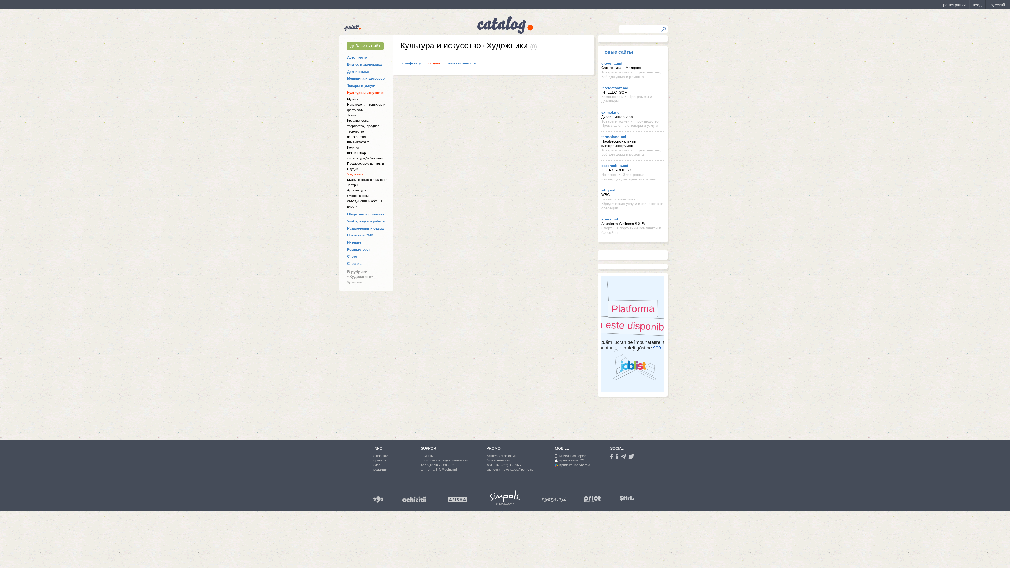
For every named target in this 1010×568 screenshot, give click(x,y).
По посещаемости (462, 63)
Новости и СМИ (360, 235)
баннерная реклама (502, 456)
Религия (353, 147)
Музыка (352, 99)
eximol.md (610, 112)
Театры (352, 185)
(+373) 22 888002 (441, 465)
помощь (427, 456)
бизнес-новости (498, 460)
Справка (354, 264)
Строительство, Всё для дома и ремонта (631, 74)
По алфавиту (411, 63)
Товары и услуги (361, 86)
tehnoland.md (613, 137)
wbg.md (608, 190)
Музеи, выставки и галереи (367, 180)
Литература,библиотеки (365, 158)
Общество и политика (365, 214)
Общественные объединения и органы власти (364, 201)
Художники (355, 174)
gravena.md (611, 63)
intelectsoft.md (614, 88)
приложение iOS (571, 460)
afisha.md (457, 499)
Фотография (356, 137)
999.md (378, 499)
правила (379, 460)
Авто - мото (357, 57)
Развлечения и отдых (365, 228)
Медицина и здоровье (366, 78)
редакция (380, 469)
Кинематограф (358, 142)
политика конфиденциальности (444, 460)
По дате (434, 63)
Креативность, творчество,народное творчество (363, 126)
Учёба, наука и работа (366, 221)
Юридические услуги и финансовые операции (632, 205)
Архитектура (356, 190)
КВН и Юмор (356, 153)
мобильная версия (573, 456)
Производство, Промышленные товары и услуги (630, 123)
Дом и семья (358, 72)
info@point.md (446, 469)
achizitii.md (414, 499)
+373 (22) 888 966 (507, 465)
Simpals (505, 496)
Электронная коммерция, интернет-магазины (628, 177)
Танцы (352, 115)
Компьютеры (358, 249)
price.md (592, 499)
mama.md (554, 499)
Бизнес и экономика (364, 65)
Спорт (352, 256)
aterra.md (609, 219)
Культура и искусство (365, 93)
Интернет (355, 242)
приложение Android (574, 465)
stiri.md (627, 498)
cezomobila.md (614, 166)
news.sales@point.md (517, 469)
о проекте (380, 456)
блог (376, 465)
